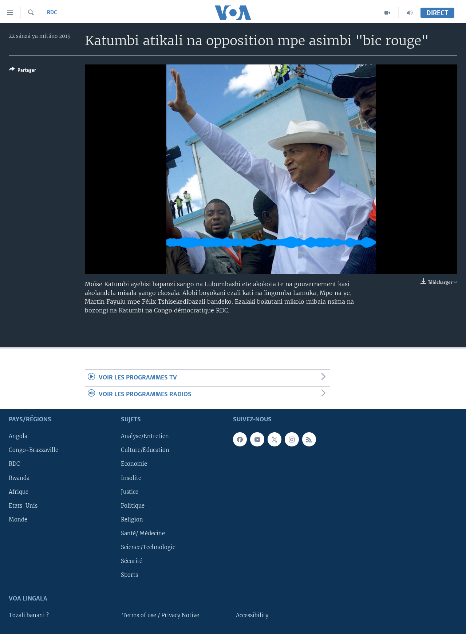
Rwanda (19, 477)
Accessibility (252, 615)
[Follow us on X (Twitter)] (274, 439)
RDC (52, 13)
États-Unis (23, 505)
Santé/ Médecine (143, 533)
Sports (129, 575)
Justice (129, 491)
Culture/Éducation (145, 450)
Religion (132, 519)
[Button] (22, 71)
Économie (134, 464)
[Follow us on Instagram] (292, 439)
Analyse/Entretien (145, 436)
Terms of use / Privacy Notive (160, 615)
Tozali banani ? (29, 615)
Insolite (131, 477)
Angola (18, 436)
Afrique (18, 491)
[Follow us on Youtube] (257, 439)
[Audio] (409, 12)
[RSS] (309, 439)
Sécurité (131, 561)
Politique (133, 505)
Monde (18, 519)
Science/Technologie (148, 547)
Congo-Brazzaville (33, 450)
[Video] (387, 12)
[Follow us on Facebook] (240, 439)
